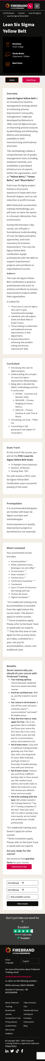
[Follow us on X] (12, 1051)
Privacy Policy (11, 1046)
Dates (11, 80)
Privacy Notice (11, 1022)
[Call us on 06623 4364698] (30, 6)
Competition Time (13, 1018)
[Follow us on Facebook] (22, 1051)
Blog (25, 1026)
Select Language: (9, 961)
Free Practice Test (19, 866)
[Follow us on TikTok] (17, 1051)
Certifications (8, 13)
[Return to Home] (16, 6)
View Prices (31, 80)
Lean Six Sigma (35, 13)
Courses (21, 13)
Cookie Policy (10, 1026)
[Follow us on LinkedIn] (6, 1051)
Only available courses (20, 897)
